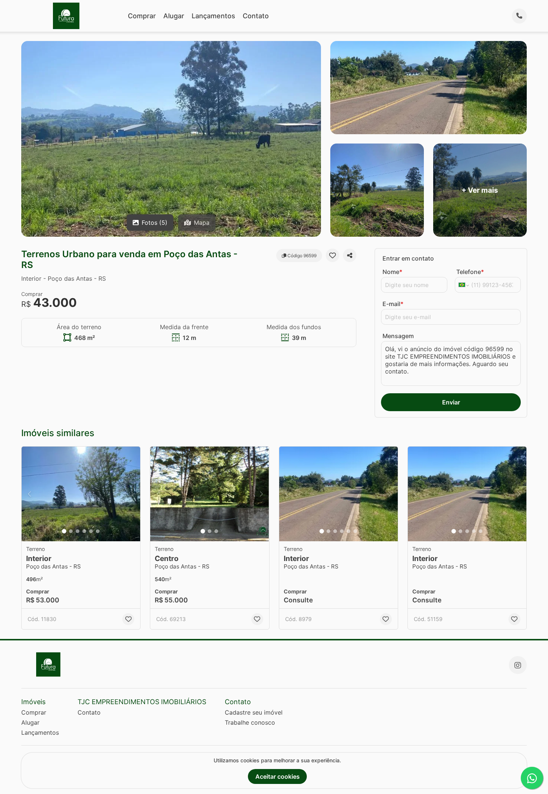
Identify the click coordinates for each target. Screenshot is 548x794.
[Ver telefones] (519, 16)
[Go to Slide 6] (98, 531)
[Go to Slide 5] (91, 531)
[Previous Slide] (29, 494)
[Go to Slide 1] (64, 531)
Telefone (470, 271)
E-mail (392, 304)
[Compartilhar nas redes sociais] (349, 255)
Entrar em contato (408, 258)
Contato (256, 16)
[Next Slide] (132, 494)
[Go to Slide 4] (84, 531)
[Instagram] (518, 665)
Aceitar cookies (277, 776)
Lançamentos (213, 16)
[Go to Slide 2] (71, 531)
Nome (392, 271)
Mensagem (398, 336)
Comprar (142, 16)
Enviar (451, 402)
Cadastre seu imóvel (254, 712)
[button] (81, 494)
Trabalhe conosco (250, 722)
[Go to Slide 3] (77, 531)
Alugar (173, 16)
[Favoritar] (332, 255)
